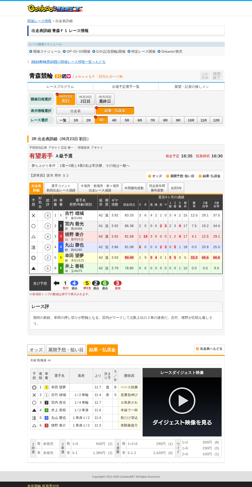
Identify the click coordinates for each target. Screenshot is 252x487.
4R (114, 120)
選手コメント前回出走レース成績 (61, 188)
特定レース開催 (143, 51)
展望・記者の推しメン (191, 87)
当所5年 (176, 188)
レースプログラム (60, 87)
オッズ (157, 176)
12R (216, 120)
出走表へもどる (211, 348)
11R (204, 120)
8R (165, 120)
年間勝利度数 (134, 188)
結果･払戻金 (211, 176)
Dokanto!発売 (171, 51)
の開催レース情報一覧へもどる (68, 62)
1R (76, 120)
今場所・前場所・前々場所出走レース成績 (100, 188)
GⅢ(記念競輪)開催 (111, 51)
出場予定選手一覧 (126, 87)
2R (88, 120)
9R (178, 120)
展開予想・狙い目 (66, 349)
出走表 (75, 111)
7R (152, 120)
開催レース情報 (39, 21)
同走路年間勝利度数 (157, 188)
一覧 (63, 120)
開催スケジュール (47, 51)
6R (140, 120)
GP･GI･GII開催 (78, 51)
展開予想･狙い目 (182, 176)
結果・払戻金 (102, 349)
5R (127, 120)
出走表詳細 (36, 188)
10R (191, 120)
